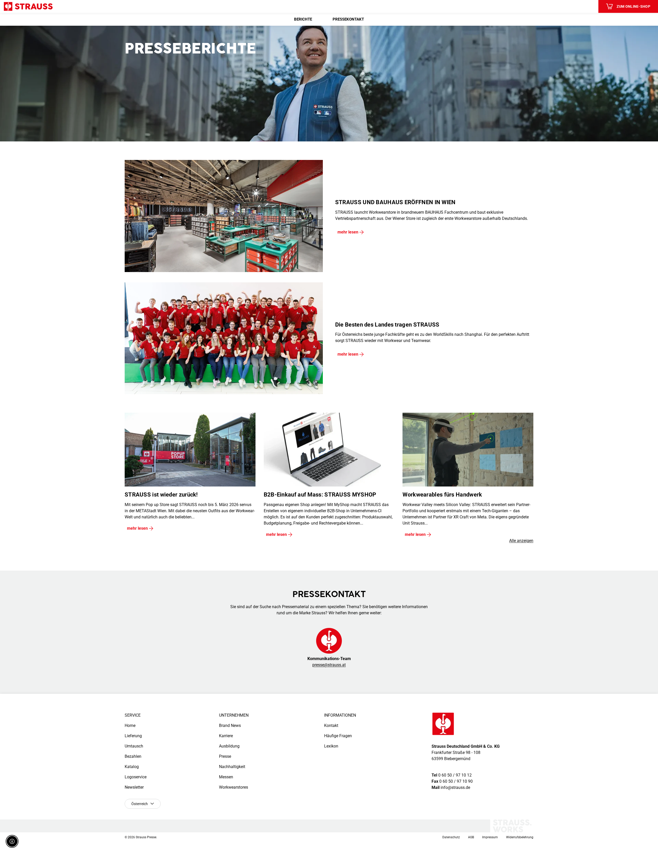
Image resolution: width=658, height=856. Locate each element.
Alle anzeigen (521, 540)
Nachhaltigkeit (232, 766)
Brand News (230, 725)
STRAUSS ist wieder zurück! (161, 494)
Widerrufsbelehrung (519, 837)
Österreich (139, 804)
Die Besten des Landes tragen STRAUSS (387, 324)
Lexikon (331, 746)
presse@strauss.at (329, 664)
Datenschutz (451, 837)
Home (130, 725)
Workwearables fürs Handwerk (442, 494)
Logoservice (136, 776)
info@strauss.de (455, 787)
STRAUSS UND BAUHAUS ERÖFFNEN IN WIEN (395, 202)
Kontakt (331, 725)
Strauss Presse (146, 837)
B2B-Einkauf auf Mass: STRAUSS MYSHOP (320, 494)
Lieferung (133, 735)
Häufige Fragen (338, 735)
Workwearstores (233, 787)
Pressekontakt (348, 19)
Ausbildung (229, 746)
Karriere (226, 735)
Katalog (132, 766)
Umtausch (134, 746)
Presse (225, 756)
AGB (471, 837)
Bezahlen (133, 756)
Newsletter (134, 787)
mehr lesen (347, 232)
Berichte (303, 19)
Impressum (490, 837)
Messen (226, 776)
